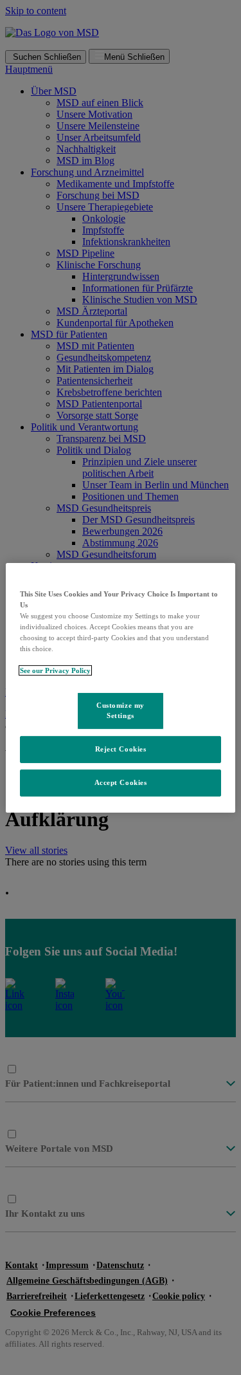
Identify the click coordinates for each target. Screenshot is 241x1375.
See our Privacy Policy (55, 670)
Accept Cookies (120, 782)
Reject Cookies (121, 749)
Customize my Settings (120, 710)
